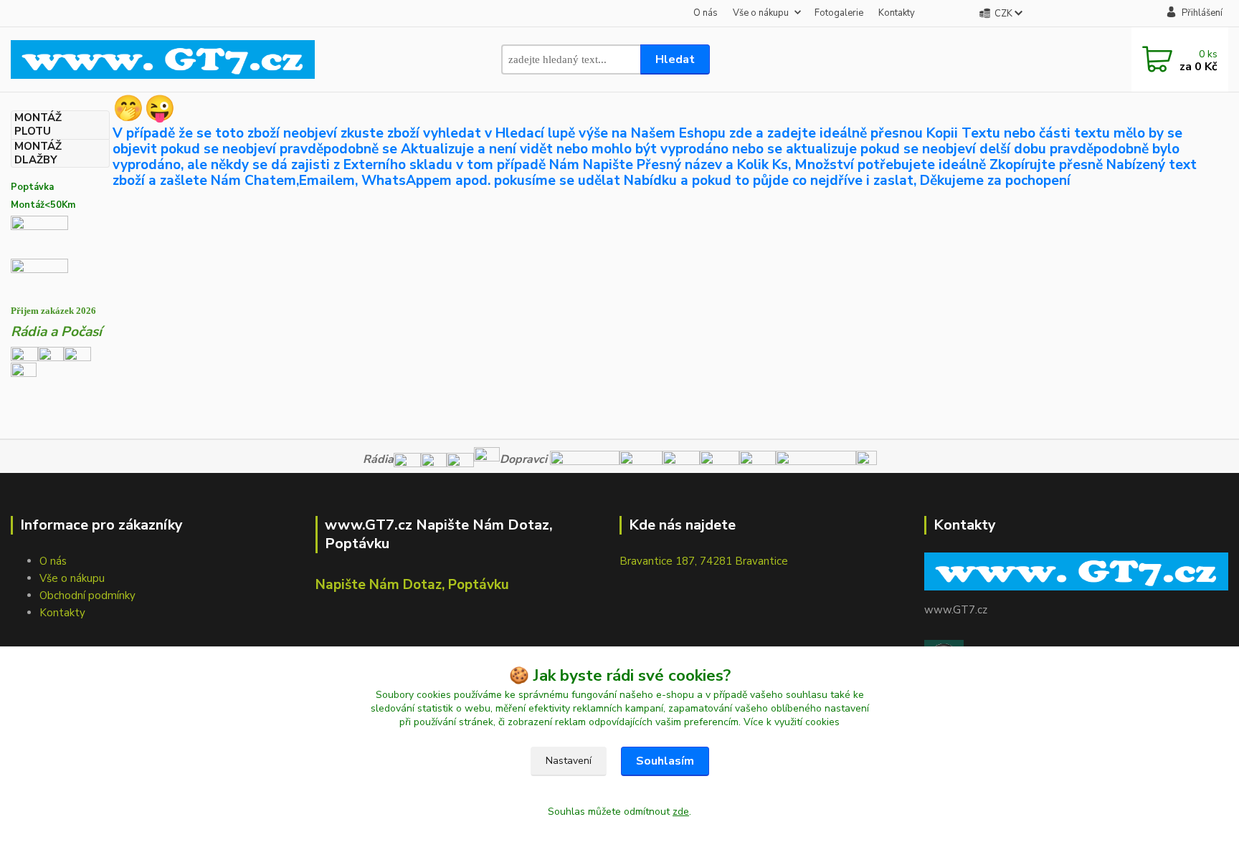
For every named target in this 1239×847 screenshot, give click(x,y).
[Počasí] (24, 374)
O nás (705, 12)
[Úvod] (163, 59)
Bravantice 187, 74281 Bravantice (704, 561)
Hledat (675, 59)
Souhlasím (665, 761)
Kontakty (896, 12)
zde (681, 811)
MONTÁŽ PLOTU (38, 124)
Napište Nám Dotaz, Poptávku (412, 584)
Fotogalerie (839, 12)
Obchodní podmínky (87, 595)
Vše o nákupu (761, 12)
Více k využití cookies (792, 722)
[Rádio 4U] (51, 353)
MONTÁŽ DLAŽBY (38, 153)
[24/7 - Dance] (77, 353)
